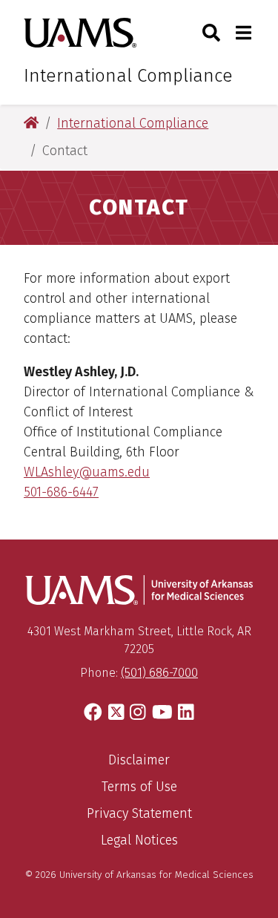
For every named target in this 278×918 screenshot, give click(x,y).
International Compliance (128, 75)
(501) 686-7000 (159, 673)
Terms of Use (139, 786)
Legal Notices (139, 840)
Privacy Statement (139, 813)
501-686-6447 (61, 492)
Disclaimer (139, 760)
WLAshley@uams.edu (87, 472)
